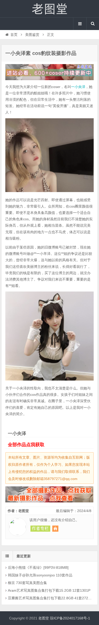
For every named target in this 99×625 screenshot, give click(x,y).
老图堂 (49, 9)
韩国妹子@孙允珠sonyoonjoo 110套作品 (40, 575)
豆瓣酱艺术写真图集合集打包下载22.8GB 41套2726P (50, 598)
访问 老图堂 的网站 (55, 529)
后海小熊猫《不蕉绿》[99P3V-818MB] (38, 567)
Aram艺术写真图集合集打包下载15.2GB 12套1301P (49, 590)
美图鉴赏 (32, 35)
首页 (14, 35)
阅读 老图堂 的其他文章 (40, 529)
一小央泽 (78, 87)
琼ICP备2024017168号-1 (70, 618)
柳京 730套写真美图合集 (27, 583)
